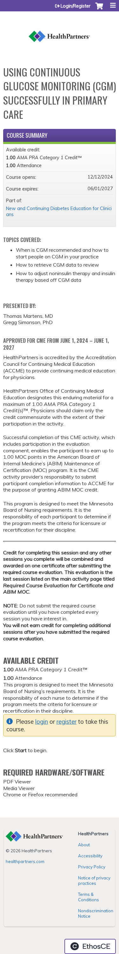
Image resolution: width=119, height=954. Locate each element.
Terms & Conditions (88, 897)
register (66, 721)
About (84, 844)
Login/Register (75, 6)
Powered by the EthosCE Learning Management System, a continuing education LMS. (90, 946)
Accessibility (90, 855)
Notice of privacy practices (94, 880)
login (41, 721)
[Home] (59, 29)
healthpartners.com (25, 861)
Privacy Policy (91, 866)
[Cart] (99, 9)
